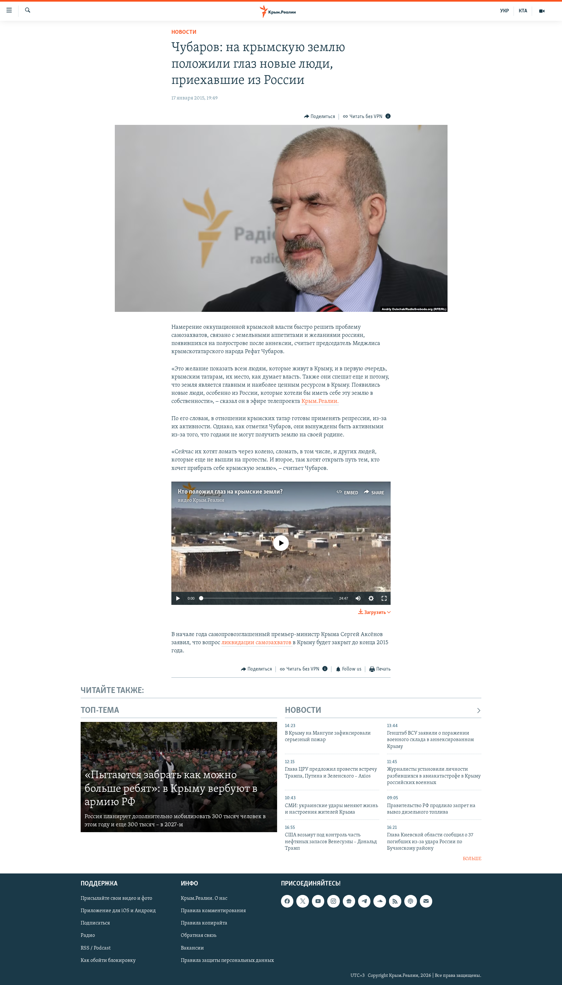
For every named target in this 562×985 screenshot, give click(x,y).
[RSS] (395, 901)
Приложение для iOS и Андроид (118, 911)
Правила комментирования (213, 911)
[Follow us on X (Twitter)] (302, 901)
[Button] (319, 117)
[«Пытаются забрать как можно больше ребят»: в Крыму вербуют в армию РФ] (179, 777)
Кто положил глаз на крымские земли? (230, 492)
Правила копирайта (204, 923)
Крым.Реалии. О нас (204, 898)
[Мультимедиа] (542, 11)
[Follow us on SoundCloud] (379, 901)
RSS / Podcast (96, 948)
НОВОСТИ (303, 710)
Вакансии (192, 948)
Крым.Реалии (208, 500)
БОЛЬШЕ (472, 859)
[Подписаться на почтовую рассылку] (426, 901)
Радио (88, 935)
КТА (523, 11)
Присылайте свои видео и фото (116, 898)
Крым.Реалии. (319, 402)
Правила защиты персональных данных (227, 960)
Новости (183, 32)
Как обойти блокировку (108, 960)
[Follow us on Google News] (349, 901)
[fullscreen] (384, 598)
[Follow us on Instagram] (333, 901)
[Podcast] (410, 901)
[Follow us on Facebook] (287, 901)
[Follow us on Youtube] (318, 901)
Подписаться (95, 923)
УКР (504, 11)
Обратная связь (198, 935)
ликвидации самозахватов (257, 643)
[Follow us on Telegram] (364, 901)
